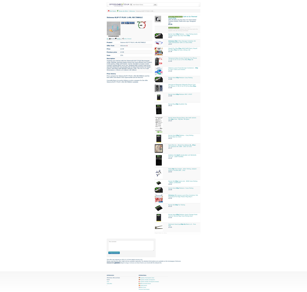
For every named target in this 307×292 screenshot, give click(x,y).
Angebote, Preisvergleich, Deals (147, 277)
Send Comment (114, 253)
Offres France (143, 287)
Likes (108, 281)
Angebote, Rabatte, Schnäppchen (147, 279)
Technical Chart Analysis (144, 289)
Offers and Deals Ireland (145, 283)
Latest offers (109, 283)
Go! (155, 4)
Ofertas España (143, 285)
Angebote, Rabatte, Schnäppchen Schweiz (149, 281)
